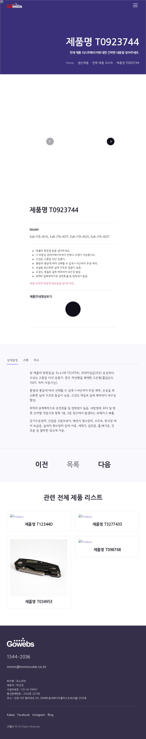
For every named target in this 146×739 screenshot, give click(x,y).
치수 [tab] (36, 360)
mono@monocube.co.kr (26, 666)
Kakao (11, 714)
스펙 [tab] (25, 360)
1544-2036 (18, 656)
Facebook (23, 714)
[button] (110, 141)
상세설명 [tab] (12, 360)
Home (70, 62)
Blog (50, 714)
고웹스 (10, 726)
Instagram (38, 714)
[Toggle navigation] (135, 5)
